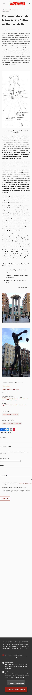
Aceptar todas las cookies (16, 689)
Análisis (7, 672)
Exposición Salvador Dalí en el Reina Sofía (14, 405)
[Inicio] (17, 3)
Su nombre (3, 437)
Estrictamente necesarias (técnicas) (13, 655)
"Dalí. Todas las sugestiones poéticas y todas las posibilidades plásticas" (15, 399)
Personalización (9, 662)
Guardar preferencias (16, 683)
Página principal (4, 458)
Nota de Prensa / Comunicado (10, 414)
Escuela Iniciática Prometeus (10, 389)
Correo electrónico (5, 446)
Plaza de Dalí (6, 386)
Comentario (3, 475)
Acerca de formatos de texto (25, 483)
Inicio (3, 10)
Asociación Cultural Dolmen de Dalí (12, 423)
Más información (24, 649)
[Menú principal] (4, 3)
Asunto (2, 465)
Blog (7, 10)
